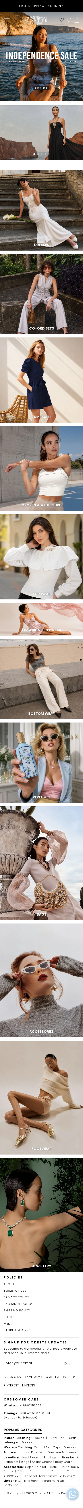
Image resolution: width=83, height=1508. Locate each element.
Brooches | (12, 1476)
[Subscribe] (67, 1363)
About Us (12, 1284)
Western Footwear (62, 1452)
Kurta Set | (57, 1438)
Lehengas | (12, 1442)
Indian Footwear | (34, 1452)
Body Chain (64, 1462)
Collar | (43, 1467)
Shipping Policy (17, 1310)
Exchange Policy (18, 1304)
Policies (13, 1277)
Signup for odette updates (35, 1342)
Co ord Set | (43, 1447)
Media (9, 1324)
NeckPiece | (32, 1457)
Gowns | (40, 1438)
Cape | (30, 1467)
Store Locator (17, 1330)
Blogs (9, 1317)
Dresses (70, 1447)
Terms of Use (15, 1291)
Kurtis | (73, 1438)
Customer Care (21, 1399)
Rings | (26, 1462)
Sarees (26, 1442)
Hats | (54, 1467)
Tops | (57, 1447)
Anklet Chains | (43, 1462)
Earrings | (52, 1457)
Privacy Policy (16, 1297)
